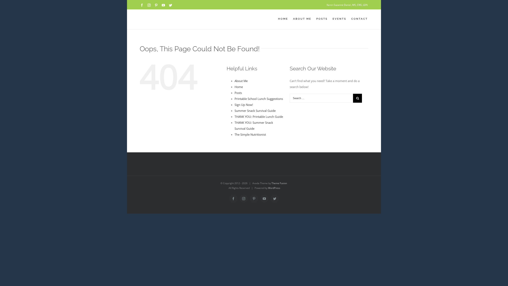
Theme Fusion (279, 183)
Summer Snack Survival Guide (255, 111)
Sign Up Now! (244, 105)
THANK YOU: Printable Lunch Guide (259, 117)
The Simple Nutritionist (250, 134)
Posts (238, 93)
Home (239, 87)
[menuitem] (285, 19)
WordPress (274, 188)
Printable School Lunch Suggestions (259, 99)
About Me (241, 81)
